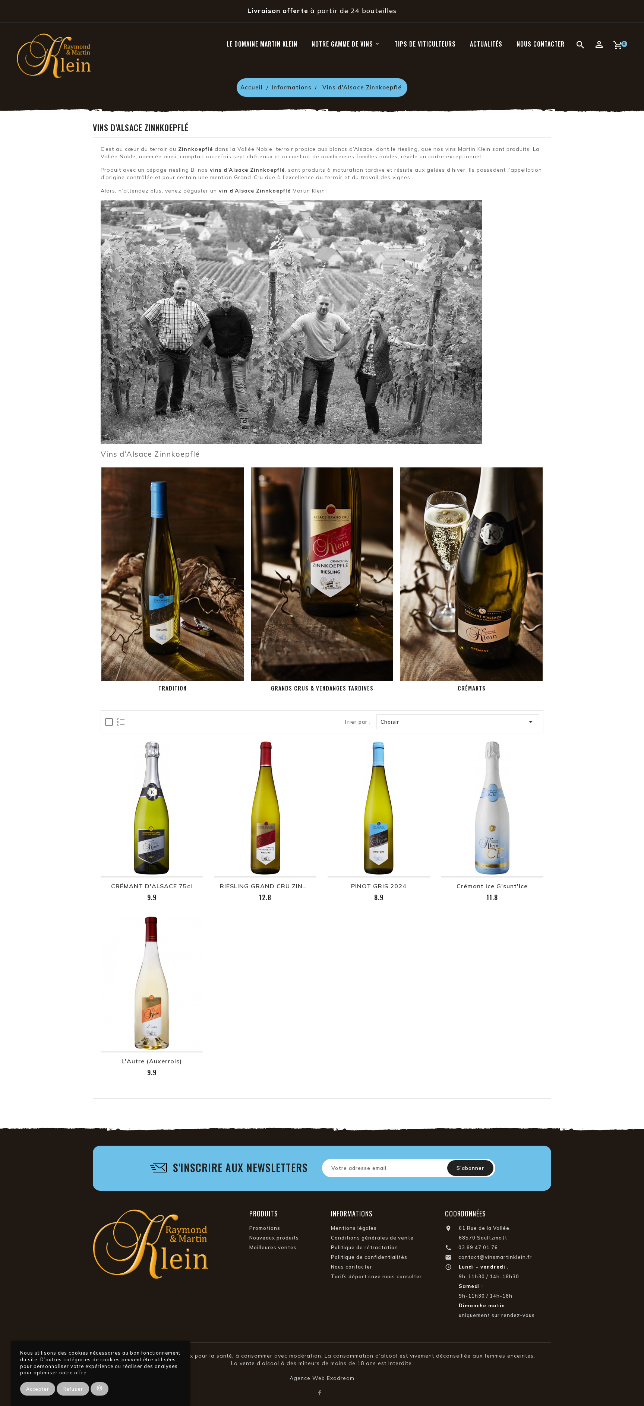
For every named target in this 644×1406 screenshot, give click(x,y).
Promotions (264, 1228)
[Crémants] (471, 574)
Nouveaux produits (274, 1238)
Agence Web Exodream (322, 1378)
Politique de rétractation (364, 1247)
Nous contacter (351, 1267)
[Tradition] (172, 574)
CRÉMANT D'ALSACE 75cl (151, 886)
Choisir (458, 721)
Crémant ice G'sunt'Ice (492, 886)
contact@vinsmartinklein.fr (495, 1257)
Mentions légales (354, 1228)
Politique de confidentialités (369, 1257)
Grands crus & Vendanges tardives (322, 688)
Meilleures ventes (273, 1247)
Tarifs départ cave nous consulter (376, 1276)
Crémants (472, 688)
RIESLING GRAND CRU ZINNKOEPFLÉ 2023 (287, 886)
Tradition (172, 688)
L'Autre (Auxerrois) (151, 1061)
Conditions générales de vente (372, 1238)
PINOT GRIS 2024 (379, 886)
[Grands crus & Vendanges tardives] (322, 574)
